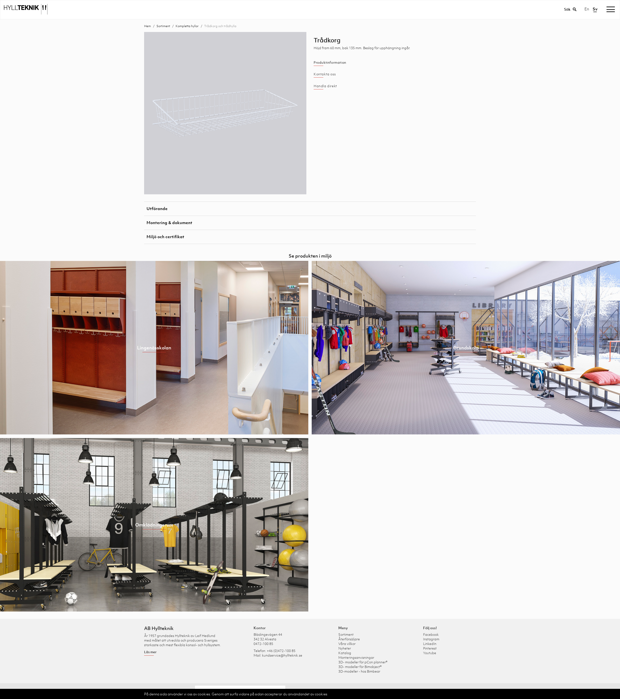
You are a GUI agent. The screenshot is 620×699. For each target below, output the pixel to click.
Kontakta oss (325, 74)
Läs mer (150, 652)
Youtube (429, 653)
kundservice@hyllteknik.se (282, 655)
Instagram (431, 639)
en (586, 9)
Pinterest (430, 648)
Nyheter (344, 648)
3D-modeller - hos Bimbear (359, 671)
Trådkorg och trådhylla (220, 26)
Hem (147, 26)
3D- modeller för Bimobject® (360, 666)
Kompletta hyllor (187, 26)
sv (595, 9)
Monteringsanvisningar (356, 657)
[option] (225, 113)
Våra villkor (347, 643)
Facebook (431, 634)
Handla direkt (325, 86)
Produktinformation (330, 62)
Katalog (344, 653)
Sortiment (163, 26)
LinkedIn (429, 643)
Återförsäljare (349, 639)
